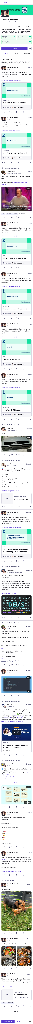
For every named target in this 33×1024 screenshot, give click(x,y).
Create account (7, 1021)
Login (18, 1021)
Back (5, 2)
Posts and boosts (6, 59)
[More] (30, 112)
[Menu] (30, 48)
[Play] (4, 209)
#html (15, 62)
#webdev (4, 62)
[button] (16, 199)
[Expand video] (25, 209)
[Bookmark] (23, 112)
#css (10, 62)
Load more (16, 1011)
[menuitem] (16, 199)
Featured (27, 53)
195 (11, 26)
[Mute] (7, 209)
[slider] (16, 206)
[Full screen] (29, 209)
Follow (14, 48)
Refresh (3, 661)
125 (2, 26)
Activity (6, 53)
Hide (28, 188)
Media (16, 53)
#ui (19, 62)
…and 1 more (21, 213)
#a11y (24, 62)
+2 (28, 62)
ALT (29, 450)
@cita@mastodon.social (7, 21)
